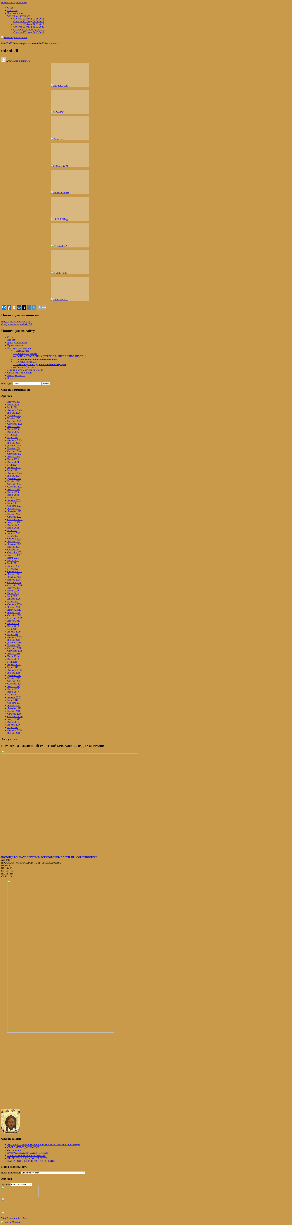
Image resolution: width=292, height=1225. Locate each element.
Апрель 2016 (14, 724)
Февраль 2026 (14, 410)
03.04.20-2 (16, 324)
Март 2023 (12, 503)
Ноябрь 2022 (13, 514)
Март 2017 (12, 700)
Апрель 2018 (14, 664)
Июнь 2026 (13, 404)
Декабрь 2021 (14, 544)
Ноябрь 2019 (13, 612)
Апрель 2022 (14, 533)
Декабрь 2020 (14, 577)
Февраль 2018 (14, 670)
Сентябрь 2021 (15, 552)
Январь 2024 (13, 475)
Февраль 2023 (14, 506)
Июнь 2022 (13, 527)
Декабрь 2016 (14, 708)
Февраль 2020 (14, 604)
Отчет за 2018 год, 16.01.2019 (28, 24)
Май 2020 (12, 596)
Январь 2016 (13, 733)
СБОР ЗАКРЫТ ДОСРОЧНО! (23, 1147)
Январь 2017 (13, 705)
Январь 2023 (13, 508)
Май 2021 (12, 563)
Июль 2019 (13, 623)
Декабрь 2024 (14, 445)
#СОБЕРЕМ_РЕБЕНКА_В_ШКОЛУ (26, 1155)
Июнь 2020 (13, 593)
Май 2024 (12, 464)
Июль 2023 (13, 492)
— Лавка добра (21, 350)
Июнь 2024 (13, 462)
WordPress (6, 1218)
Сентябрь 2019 (15, 618)
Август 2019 (13, 620)
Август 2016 (13, 719)
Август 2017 (13, 686)
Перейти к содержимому (14, 2)
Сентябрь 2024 (15, 454)
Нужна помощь (15, 345)
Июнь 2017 (13, 692)
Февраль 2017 (14, 702)
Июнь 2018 (13, 659)
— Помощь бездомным (25, 353)
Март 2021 (12, 568)
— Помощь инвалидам (25, 361)
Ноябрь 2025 (13, 418)
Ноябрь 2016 (13, 711)
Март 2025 (12, 437)
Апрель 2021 (14, 566)
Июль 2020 (13, 590)
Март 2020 (12, 601)
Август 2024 (13, 456)
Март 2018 (12, 667)
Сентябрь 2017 (15, 683)
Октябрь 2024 (14, 451)
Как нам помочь (15, 13)
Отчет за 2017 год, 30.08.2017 (28, 21)
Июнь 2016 (13, 722)
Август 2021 (13, 555)
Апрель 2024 (14, 467)
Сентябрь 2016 (15, 716)
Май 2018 (12, 661)
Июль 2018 (13, 656)
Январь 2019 (13, 640)
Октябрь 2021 (14, 549)
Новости (11, 340)
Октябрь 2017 (14, 681)
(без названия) (14, 1150)
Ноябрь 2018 (13, 645)
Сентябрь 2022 (15, 519)
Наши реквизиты (16, 375)
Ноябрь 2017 (13, 678)
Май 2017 (12, 694)
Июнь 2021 (13, 560)
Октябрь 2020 (14, 582)
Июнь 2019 (13, 626)
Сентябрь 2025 (15, 423)
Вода (25, 1218)
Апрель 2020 (14, 599)
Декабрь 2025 (14, 415)
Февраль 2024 (14, 473)
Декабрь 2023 (14, 478)
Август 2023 (13, 489)
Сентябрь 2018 (15, 651)
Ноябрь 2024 (13, 448)
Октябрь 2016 (14, 713)
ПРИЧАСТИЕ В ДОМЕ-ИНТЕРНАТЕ (27, 1158)
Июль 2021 (13, 557)
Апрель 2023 (14, 500)
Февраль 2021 (14, 571)
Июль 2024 (13, 459)
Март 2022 (12, 536)
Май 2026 (12, 407)
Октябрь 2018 (14, 648)
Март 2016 (12, 727)
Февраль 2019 (14, 637)
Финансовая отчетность (19, 372)
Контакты (12, 10)
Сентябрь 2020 (15, 585)
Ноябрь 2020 (13, 579)
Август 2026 (13, 402)
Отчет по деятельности (19, 16)
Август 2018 (13, 653)
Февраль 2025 (14, 440)
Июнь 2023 (13, 495)
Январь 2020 (13, 607)
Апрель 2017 (14, 697)
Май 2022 (12, 530)
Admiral (17, 1218)
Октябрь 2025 (14, 421)
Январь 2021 (13, 574)
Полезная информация (19, 348)
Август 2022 (13, 522)
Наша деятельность (17, 342)
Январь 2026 (13, 412)
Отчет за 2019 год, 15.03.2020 (28, 27)
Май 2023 (12, 497)
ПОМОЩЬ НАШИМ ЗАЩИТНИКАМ (27, 1152)
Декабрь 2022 (14, 511)
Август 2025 (13, 426)
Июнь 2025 (13, 432)
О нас (10, 7)
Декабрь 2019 (14, 609)
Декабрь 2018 (14, 642)
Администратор (21, 61)
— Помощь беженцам (24, 367)
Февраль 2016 (14, 730)
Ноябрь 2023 (13, 481)
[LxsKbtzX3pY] (70, 289)
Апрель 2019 (14, 631)
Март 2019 (12, 634)
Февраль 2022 (14, 538)
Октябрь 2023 (14, 484)
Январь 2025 (13, 443)
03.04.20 (16, 321)
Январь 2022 (13, 541)
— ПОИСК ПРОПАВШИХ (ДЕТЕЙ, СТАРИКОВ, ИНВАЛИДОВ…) (49, 356)
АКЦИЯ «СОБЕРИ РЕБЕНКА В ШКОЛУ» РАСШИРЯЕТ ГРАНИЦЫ (43, 1144)
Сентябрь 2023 (15, 486)
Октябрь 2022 (14, 516)
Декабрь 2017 (14, 675)
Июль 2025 (13, 429)
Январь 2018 (13, 672)
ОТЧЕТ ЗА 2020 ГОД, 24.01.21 (29, 29)
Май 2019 (12, 629)
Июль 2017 (13, 689)
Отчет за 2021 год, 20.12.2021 (28, 32)
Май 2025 (12, 434)
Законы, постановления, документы (26, 370)
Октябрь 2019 (14, 615)
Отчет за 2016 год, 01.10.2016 (28, 18)
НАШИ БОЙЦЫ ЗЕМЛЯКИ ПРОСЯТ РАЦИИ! (32, 1161)
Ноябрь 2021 (13, 547)
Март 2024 (12, 470)
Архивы (5, 1184)
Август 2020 (13, 588)
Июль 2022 (13, 525)
